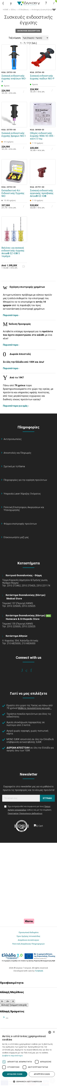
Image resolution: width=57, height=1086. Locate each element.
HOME (5, 9)
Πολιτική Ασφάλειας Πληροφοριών (28, 944)
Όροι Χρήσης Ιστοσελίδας (28, 936)
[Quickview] (22, 52)
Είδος (13, 9)
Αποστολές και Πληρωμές (17, 452)
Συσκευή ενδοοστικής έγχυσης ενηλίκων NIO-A (13, 78)
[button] (28, 1081)
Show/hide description (28, 31)
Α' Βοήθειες (23, 9)
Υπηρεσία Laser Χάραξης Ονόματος (22, 493)
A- (2, 1001)
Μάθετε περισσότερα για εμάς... (35, 708)
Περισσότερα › (11, 315)
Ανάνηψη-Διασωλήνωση (42, 9)
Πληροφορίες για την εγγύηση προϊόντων (25, 480)
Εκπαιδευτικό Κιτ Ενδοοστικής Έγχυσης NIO (12, 193)
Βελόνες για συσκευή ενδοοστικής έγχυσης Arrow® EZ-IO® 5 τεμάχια (12, 252)
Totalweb (39, 971)
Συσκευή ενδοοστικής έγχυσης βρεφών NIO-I (13, 134)
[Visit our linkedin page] (33, 670)
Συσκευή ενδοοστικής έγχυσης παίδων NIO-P (42, 77)
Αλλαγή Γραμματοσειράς (14, 1005)
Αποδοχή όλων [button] (14, 1074)
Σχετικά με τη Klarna (14, 466)
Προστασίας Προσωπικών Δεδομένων (25, 813)
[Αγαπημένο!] (22, 59)
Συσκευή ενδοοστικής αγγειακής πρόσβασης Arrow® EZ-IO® (41, 193)
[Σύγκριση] (22, 65)
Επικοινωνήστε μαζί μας (16, 537)
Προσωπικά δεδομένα (28, 932)
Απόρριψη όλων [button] (42, 1074)
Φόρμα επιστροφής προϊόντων (20, 523)
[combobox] (49, 1032)
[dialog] (28, 1057)
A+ (7, 1001)
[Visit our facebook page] (24, 670)
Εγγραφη (47, 798)
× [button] (54, 1032)
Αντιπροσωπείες (13, 439)
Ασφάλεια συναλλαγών (28, 940)
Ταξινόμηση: (14, 37)
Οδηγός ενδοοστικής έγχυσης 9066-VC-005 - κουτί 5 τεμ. (42, 136)
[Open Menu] (3, 3)
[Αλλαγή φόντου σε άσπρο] (7, 1018)
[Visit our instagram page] (28, 670)
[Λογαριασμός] (46, 3)
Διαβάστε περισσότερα (12, 1056)
